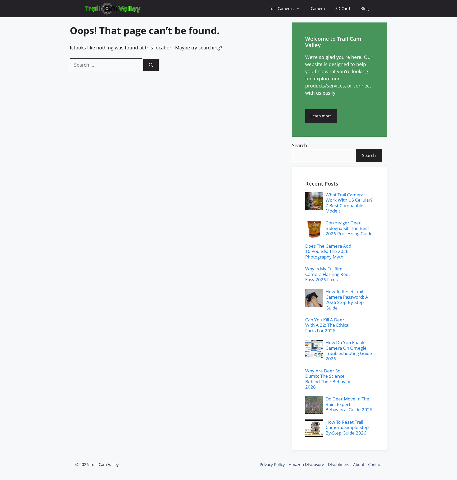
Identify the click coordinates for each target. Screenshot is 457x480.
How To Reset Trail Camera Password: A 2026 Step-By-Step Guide (347, 299)
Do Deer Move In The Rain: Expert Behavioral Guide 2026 (349, 404)
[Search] (151, 65)
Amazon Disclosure (306, 464)
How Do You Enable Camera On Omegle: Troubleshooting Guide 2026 (349, 350)
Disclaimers (338, 464)
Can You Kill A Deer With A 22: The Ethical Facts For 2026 (327, 325)
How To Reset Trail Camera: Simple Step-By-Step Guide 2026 (348, 427)
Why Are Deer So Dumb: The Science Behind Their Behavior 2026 (328, 379)
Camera (318, 8)
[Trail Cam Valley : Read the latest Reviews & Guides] (113, 8)
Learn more (321, 115)
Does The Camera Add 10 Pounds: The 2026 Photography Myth (328, 251)
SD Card (342, 8)
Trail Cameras (281, 8)
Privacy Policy (272, 464)
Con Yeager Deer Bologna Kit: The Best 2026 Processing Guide (349, 228)
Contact (375, 464)
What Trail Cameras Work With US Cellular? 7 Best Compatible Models (349, 203)
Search (299, 145)
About (358, 464)
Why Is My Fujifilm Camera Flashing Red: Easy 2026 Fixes (327, 274)
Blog (364, 8)
